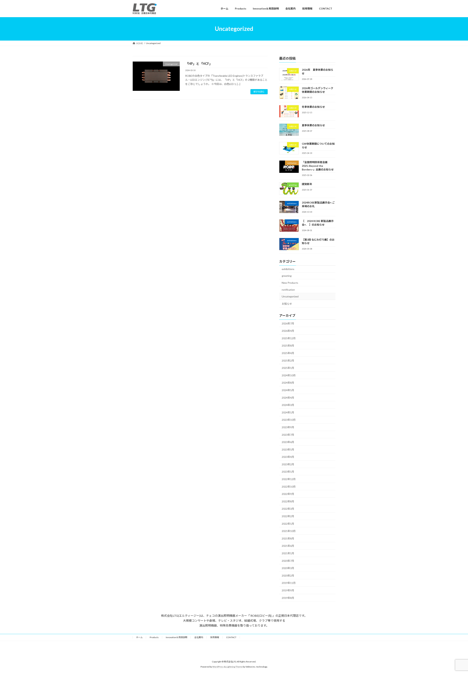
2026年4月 (288, 330)
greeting (287, 275)
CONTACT (231, 637)
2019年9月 (288, 590)
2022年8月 (288, 501)
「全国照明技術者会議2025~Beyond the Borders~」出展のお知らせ (318, 166)
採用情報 (214, 637)
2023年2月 (288, 464)
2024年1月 (288, 412)
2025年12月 (289, 338)
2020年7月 (288, 560)
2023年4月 (288, 456)
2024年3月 (288, 404)
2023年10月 (289, 419)
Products (154, 637)
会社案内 (198, 637)
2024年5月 (288, 390)
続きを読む (259, 91)
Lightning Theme (234, 666)
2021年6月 (288, 545)
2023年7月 (288, 434)
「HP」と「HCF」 (198, 64)
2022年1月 (288, 523)
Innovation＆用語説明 (176, 637)
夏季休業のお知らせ (313, 125)
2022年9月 (288, 493)
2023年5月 (288, 449)
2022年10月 (289, 486)
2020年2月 (288, 575)
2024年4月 (288, 397)
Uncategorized (290, 296)
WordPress (218, 666)
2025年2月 (288, 360)
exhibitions (288, 268)
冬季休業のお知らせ (313, 106)
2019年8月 (288, 597)
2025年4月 (288, 353)
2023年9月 (288, 427)
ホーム (139, 637)
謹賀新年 (307, 183)
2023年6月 (288, 442)
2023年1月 (288, 471)
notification (288, 289)
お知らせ (287, 303)
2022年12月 (289, 479)
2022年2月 (288, 516)
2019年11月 (289, 582)
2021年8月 (288, 538)
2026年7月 (288, 323)
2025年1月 (288, 367)
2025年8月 (288, 345)
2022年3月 (288, 508)
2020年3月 (288, 568)
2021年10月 (289, 531)
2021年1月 (288, 553)
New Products (290, 282)
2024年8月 (288, 382)
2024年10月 (289, 375)
